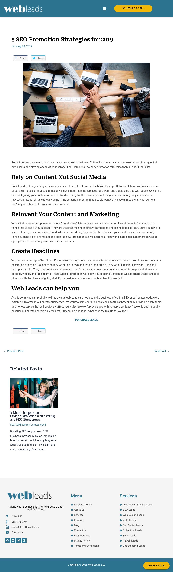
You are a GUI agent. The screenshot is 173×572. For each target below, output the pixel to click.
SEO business (22, 424)
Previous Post (13, 351)
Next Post (161, 351)
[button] (104, 9)
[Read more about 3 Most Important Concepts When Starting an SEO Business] (34, 393)
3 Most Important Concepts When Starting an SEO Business (32, 416)
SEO (12, 424)
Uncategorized (38, 424)
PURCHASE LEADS (86, 319)
